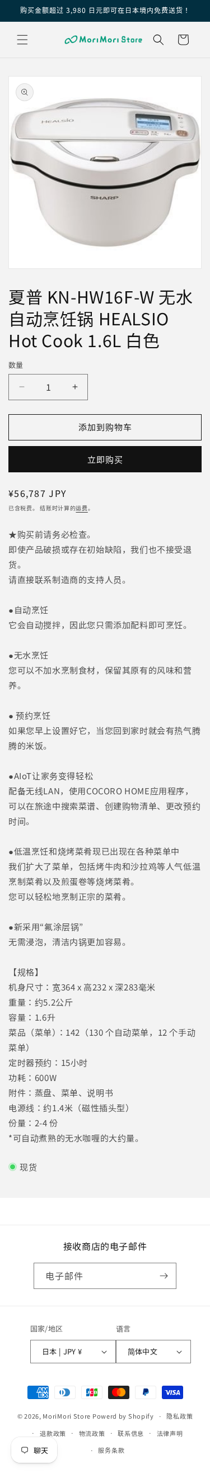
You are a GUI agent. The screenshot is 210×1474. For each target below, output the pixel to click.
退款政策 (53, 1433)
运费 (81, 508)
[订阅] (163, 1276)
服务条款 (111, 1449)
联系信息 (131, 1433)
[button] (22, 39)
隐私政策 (179, 1415)
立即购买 (105, 459)
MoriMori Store (67, 1415)
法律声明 (170, 1433)
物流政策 (92, 1433)
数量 (16, 364)
